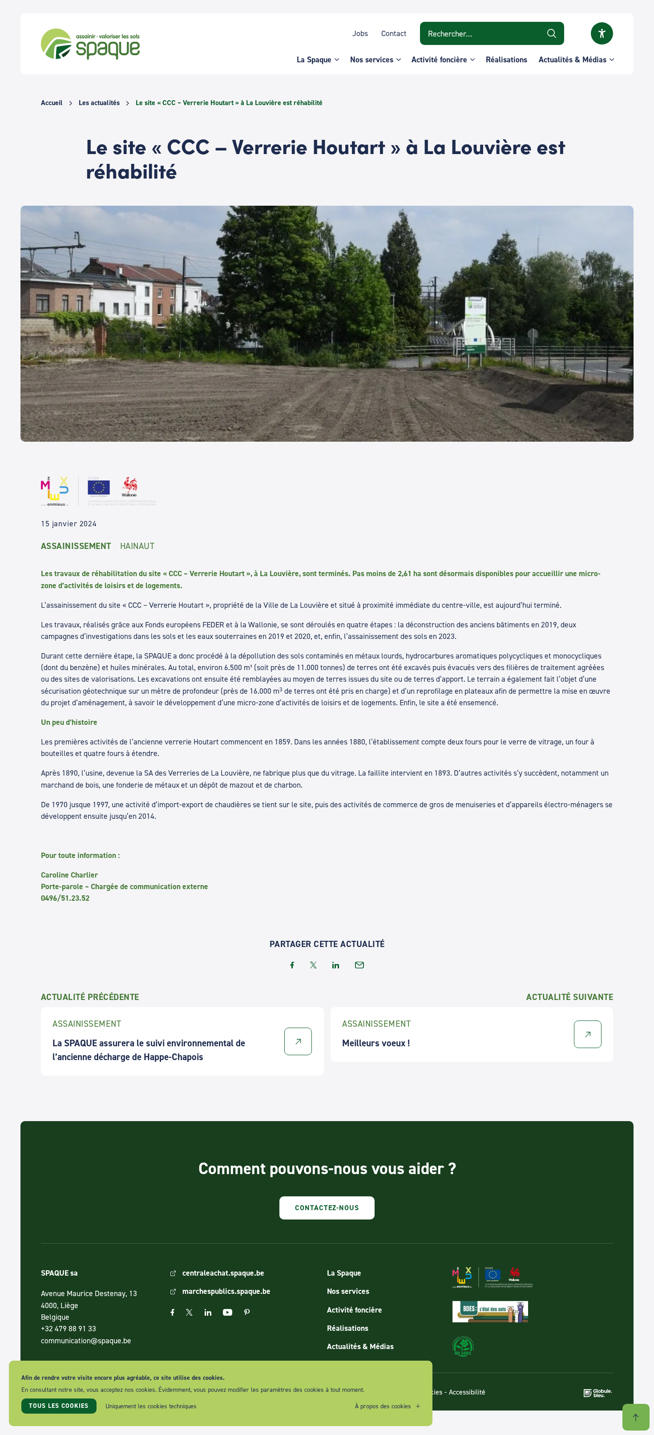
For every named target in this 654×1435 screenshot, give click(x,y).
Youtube (227, 1312)
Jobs (360, 33)
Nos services (371, 59)
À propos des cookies (383, 1406)
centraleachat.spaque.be (223, 1273)
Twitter (189, 1312)
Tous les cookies (59, 1406)
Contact (394, 33)
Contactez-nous (327, 1207)
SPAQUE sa (90, 44)
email (359, 965)
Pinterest (247, 1312)
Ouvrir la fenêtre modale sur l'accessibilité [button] (602, 33)
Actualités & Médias (572, 59)
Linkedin (208, 1312)
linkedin (335, 965)
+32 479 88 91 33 (68, 1328)
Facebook (172, 1312)
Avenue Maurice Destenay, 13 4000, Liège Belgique (89, 1305)
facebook (292, 965)
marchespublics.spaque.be (226, 1291)
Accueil (52, 102)
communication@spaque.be (86, 1340)
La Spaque (314, 59)
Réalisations (506, 59)
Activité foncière (439, 59)
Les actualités (99, 102)
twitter (313, 965)
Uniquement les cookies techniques (151, 1406)
